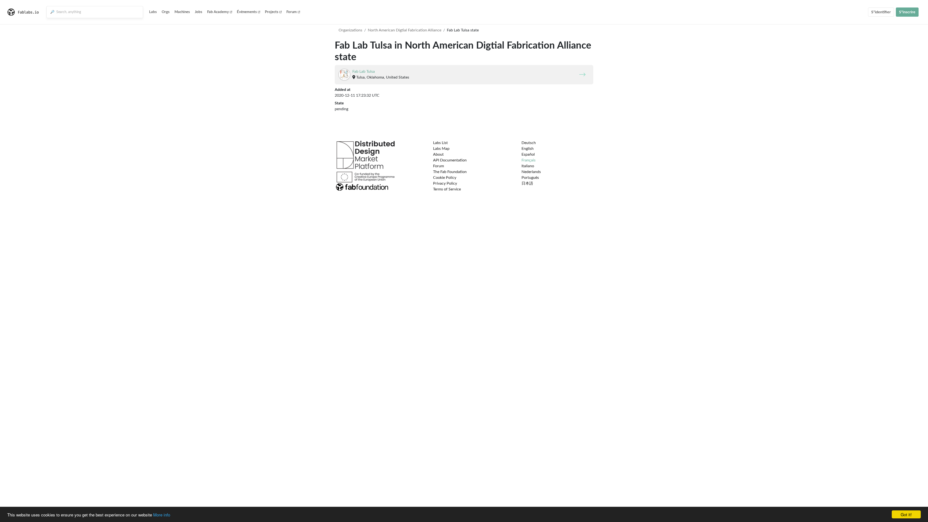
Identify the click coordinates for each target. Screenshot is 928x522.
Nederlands (531, 172)
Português (530, 178)
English (528, 149)
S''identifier (881, 12)
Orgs (166, 12)
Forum (291, 12)
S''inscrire (907, 12)
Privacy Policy (445, 183)
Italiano (528, 166)
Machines (182, 12)
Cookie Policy (444, 178)
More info (161, 515)
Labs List (440, 143)
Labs (153, 12)
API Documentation (450, 160)
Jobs (198, 12)
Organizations (350, 30)
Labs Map (441, 149)
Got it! (906, 514)
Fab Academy (218, 12)
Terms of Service (447, 189)
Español (528, 154)
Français (529, 160)
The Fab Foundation (450, 172)
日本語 (527, 183)
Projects (271, 12)
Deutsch (529, 143)
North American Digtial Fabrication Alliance (404, 30)
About (438, 154)
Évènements (247, 12)
